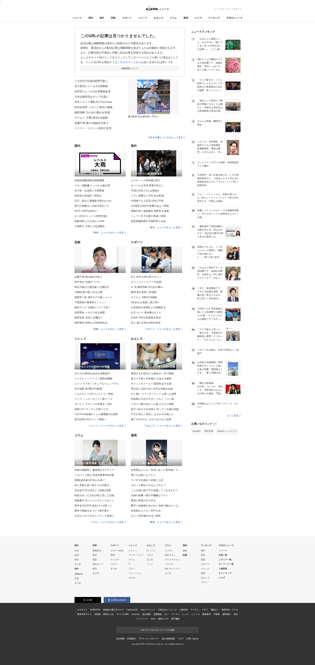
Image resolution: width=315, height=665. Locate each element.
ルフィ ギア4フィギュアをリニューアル (96, 383)
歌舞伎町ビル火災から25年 (89, 221)
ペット (150, 564)
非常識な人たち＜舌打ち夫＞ (147, 510)
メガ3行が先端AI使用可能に (91, 80)
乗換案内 (206, 614)
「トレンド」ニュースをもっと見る (105, 425)
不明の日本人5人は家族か (145, 190)
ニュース (77, 17)
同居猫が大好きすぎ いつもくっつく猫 (152, 398)
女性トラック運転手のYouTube (93, 102)
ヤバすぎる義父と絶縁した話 (147, 480)
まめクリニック (147, 609)
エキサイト (236, 9)
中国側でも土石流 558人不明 (147, 200)
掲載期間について (129, 68)
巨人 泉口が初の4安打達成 (146, 322)
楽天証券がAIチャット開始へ (90, 419)
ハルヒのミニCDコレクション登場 (93, 393)
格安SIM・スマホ (230, 609)
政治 (76, 559)
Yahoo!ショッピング (227, 431)
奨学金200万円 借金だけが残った (93, 505)
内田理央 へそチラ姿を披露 (89, 312)
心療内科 (183, 609)
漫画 (185, 17)
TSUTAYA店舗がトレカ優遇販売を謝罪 (96, 414)
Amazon (196, 431)
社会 (76, 550)
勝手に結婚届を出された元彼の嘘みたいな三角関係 (156, 505)
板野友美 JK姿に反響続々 (88, 317)
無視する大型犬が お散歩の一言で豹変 (152, 373)
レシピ (185, 614)
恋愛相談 (157, 614)
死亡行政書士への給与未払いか (91, 205)
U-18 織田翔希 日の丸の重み (147, 287)
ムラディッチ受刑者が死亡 (146, 180)
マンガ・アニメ (136, 555)
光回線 (97, 614)
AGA (153, 618)
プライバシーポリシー (148, 638)
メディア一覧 (225, 559)
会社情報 (120, 638)
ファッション (135, 573)
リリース (223, 550)
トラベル (169, 564)
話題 (185, 555)
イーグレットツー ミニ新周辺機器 (93, 378)
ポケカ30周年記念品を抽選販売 (92, 373)
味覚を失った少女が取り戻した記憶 (94, 495)
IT (129, 564)
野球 (113, 555)
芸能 (113, 17)
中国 (76, 578)
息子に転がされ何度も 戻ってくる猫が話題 (155, 409)
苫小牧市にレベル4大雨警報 (91, 86)
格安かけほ (108, 614)
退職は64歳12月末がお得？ (89, 480)
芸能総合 (97, 550)
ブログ (205, 609)
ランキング (214, 17)
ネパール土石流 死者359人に (147, 185)
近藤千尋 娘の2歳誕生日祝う (91, 123)
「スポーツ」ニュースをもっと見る (161, 328)
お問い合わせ (192, 638)
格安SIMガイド (84, 614)
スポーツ (126, 17)
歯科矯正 (226, 614)
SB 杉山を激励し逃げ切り (145, 302)
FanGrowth (132, 609)
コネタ (150, 555)
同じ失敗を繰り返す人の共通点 (91, 485)
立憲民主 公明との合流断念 (89, 226)
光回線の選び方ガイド (113, 609)
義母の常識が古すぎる (143, 500)
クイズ (198, 17)
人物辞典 (223, 568)
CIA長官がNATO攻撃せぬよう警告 (150, 205)
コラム (173, 17)
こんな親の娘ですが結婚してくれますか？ (154, 490)
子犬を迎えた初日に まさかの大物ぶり (152, 414)
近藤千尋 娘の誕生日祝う (88, 276)
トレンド (142, 17)
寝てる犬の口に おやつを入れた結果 (151, 419)
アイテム (194, 609)
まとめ (77, 564)
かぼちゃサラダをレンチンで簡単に (94, 515)
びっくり (151, 550)
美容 (235, 614)
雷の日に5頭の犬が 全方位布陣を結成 (152, 388)
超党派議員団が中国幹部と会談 (148, 221)
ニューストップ (221, 9)
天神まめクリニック (167, 609)
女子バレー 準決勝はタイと (146, 312)
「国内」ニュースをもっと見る (107, 232)
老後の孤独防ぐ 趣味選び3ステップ (94, 469)
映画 (95, 555)
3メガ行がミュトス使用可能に (91, 216)
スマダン (169, 550)
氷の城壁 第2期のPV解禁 (88, 388)
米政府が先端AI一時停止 (88, 195)
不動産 (216, 614)
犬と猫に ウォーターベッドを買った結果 (153, 393)
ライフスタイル (172, 559)
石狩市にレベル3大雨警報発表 (92, 91)
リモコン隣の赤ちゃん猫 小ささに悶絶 (152, 404)
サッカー (115, 559)
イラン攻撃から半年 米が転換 (147, 195)
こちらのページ (126, 62)
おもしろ (158, 17)
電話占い (215, 609)
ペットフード (142, 618)
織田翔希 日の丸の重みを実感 (92, 112)
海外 (102, 17)
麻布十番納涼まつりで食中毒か (91, 510)
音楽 (95, 559)
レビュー (133, 550)
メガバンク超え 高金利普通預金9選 (94, 475)
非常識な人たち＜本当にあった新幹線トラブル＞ (156, 469)
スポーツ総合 (117, 550)
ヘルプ (222, 577)
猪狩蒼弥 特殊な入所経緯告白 (90, 322)
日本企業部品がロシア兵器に (91, 96)
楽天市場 (209, 431)
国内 (90, 17)
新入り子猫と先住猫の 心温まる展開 (151, 378)
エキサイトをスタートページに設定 (157, 630)
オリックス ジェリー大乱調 (146, 281)
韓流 (95, 568)
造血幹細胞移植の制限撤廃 (89, 180)
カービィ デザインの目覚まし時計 (93, 404)
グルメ (132, 568)
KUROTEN (95, 609)
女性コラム (170, 555)
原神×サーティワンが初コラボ (91, 409)
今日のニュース (234, 17)
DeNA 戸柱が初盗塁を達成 (146, 317)
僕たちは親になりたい (143, 475)
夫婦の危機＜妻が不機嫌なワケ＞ (149, 495)
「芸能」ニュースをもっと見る (107, 328)
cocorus (136, 614)
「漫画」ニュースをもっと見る (164, 522)
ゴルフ (114, 564)
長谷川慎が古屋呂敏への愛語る (91, 287)
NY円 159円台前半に (86, 210)
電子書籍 (175, 618)
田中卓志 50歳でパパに (87, 281)
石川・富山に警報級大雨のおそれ (93, 200)
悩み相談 (146, 614)
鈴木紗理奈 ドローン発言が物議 (93, 107)
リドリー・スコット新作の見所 (93, 128)
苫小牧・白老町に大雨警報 (89, 190)
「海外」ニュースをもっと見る (164, 227)
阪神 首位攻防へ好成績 (143, 292)
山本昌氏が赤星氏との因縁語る (148, 307)
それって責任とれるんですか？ (148, 485)
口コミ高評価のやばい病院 (146, 515)
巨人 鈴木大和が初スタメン (146, 276)
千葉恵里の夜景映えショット (90, 302)
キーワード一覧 (226, 564)
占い (166, 614)
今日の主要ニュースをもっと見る (165, 137)
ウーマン (175, 614)
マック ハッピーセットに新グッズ (93, 398)
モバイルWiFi (122, 614)
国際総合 (78, 573)
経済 (76, 555)
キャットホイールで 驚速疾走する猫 (151, 383)
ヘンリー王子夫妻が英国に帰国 (148, 216)
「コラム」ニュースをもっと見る (106, 522)
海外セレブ (98, 564)
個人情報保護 (168, 638)
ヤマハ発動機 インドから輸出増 (92, 185)
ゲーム (132, 559)
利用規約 (131, 638)
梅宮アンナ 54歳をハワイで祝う (92, 307)
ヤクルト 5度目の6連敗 (144, 297)
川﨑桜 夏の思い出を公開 (88, 292)
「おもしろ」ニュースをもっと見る (161, 425)
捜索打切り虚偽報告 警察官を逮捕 (150, 210)
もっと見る (233, 415)
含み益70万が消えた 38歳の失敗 (92, 490)
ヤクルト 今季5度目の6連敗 (91, 117)
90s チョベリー (172, 568)
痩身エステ (163, 618)
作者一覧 (223, 555)
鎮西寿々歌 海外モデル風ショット (93, 297)
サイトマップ (225, 573)
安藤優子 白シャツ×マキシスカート (94, 500)
